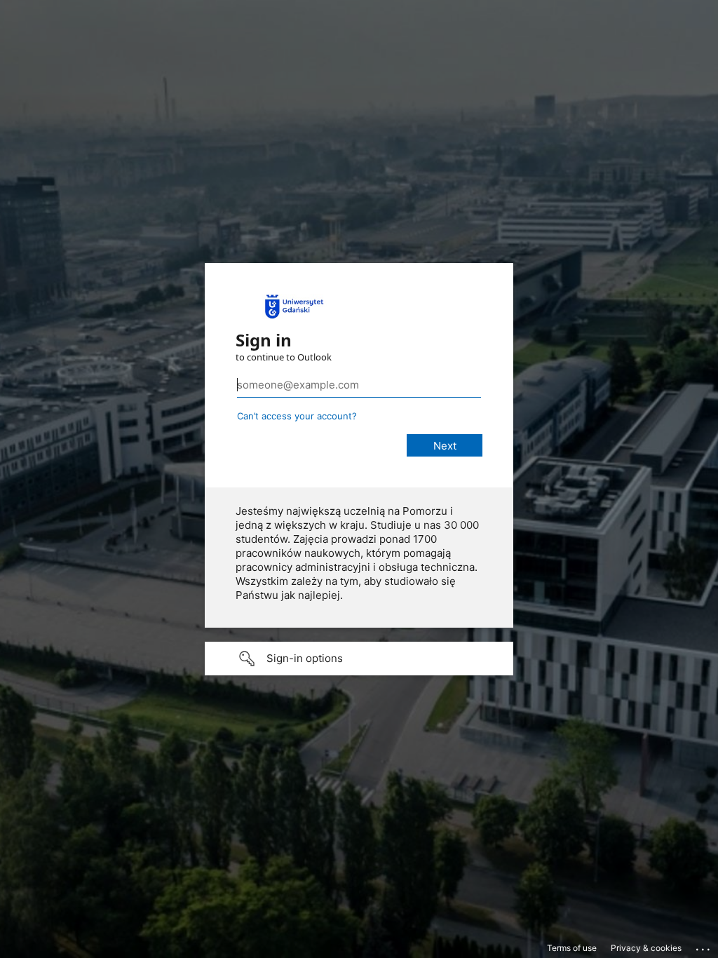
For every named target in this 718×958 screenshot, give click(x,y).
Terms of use (572, 948)
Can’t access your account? (297, 415)
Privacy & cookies (646, 948)
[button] (359, 658)
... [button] (704, 946)
